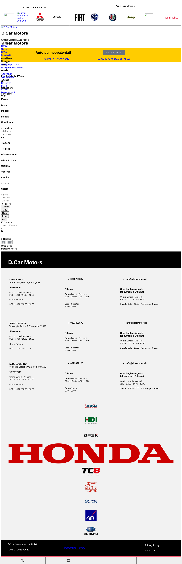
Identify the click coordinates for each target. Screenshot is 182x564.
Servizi (4, 70)
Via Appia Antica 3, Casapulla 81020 (27, 326)
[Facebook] (159, 560)
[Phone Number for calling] (23, 560)
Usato (5, 216)
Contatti (5, 89)
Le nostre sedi (8, 92)
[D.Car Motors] (9, 27)
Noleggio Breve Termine (12, 67)
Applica (5, 207)
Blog (3, 95)
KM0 (4, 219)
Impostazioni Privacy (74, 548)
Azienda (5, 80)
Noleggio (5, 61)
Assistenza (6, 73)
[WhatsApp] (113, 560)
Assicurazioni (7, 77)
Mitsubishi (6, 55)
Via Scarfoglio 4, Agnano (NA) (24, 282)
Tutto (4, 210)
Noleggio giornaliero (10, 64)
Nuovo (5, 213)
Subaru (4, 49)
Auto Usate (6, 58)
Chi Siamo (6, 83)
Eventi (4, 86)
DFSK (4, 52)
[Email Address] (68, 560)
